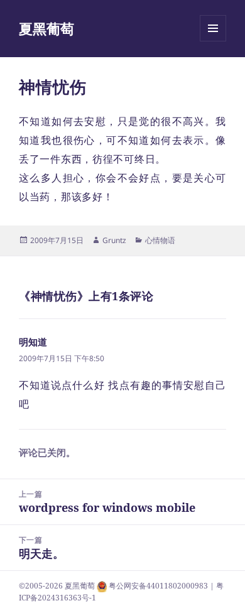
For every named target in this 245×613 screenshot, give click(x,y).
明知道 (33, 341)
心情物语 (160, 240)
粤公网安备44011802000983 (159, 585)
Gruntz (114, 240)
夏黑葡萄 (46, 28)
